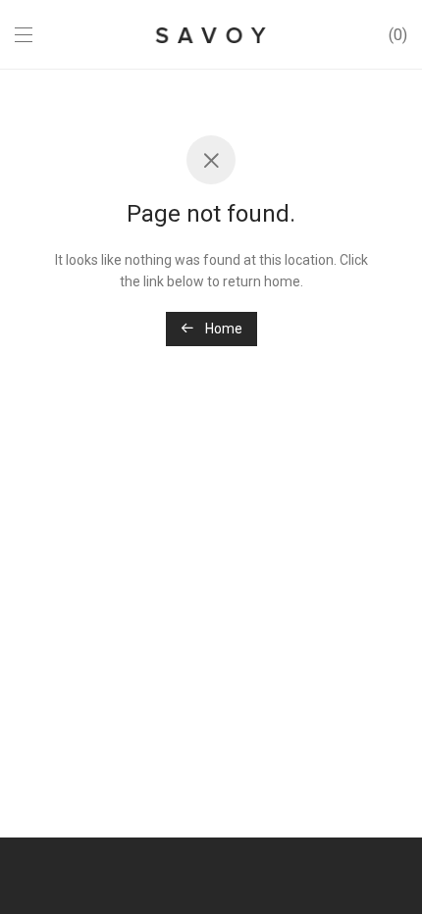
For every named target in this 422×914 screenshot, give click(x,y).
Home (222, 328)
